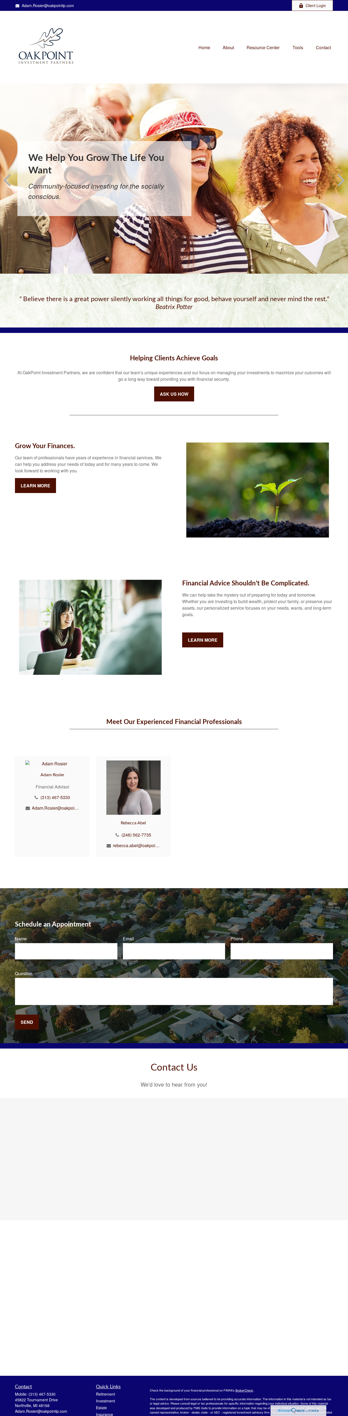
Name (21, 938)
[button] (204, 47)
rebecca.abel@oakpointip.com (136, 845)
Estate (101, 1407)
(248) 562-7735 (136, 835)
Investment (105, 1400)
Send (27, 1022)
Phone (237, 938)
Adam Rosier (52, 775)
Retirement (105, 1394)
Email (128, 938)
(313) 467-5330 (55, 797)
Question (23, 973)
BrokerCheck (244, 1390)
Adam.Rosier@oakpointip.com (48, 5)
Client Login (316, 5)
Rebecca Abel (133, 823)
